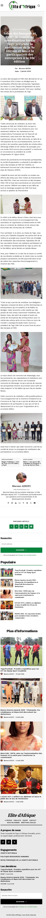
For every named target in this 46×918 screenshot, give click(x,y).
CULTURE (3, 884)
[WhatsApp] (21, 526)
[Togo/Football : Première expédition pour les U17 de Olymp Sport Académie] (7, 572)
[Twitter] (31, 502)
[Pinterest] (23, 502)
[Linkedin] (16, 502)
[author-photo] (2, 674)
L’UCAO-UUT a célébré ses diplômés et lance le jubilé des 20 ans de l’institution (28, 605)
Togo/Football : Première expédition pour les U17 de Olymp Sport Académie (28, 572)
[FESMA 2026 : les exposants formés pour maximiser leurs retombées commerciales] (7, 615)
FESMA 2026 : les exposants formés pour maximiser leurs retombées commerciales (28, 616)
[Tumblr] (27, 502)
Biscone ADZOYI (25, 68)
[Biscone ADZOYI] (21, 477)
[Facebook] (8, 502)
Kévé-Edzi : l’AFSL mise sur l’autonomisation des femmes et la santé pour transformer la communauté (27, 594)
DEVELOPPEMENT (19, 29)
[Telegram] (31, 526)
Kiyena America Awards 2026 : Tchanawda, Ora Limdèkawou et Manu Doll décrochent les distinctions (26, 583)
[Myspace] (19, 502)
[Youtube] (34, 502)
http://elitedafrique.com (21, 489)
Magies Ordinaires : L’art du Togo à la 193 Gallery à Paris (10, 463)
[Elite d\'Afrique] (22, 5)
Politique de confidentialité (26, 555)
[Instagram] (12, 502)
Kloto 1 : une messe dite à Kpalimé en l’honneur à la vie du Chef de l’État (32, 463)
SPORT (3, 874)
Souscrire (20, 550)
